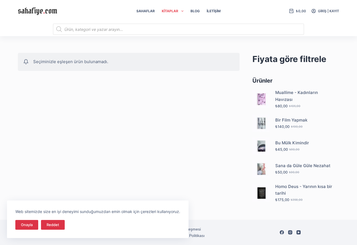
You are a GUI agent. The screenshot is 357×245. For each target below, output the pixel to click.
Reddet (53, 224)
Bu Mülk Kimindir (292, 142)
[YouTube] (298, 232)
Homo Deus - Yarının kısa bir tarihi (303, 190)
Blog (195, 11)
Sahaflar (145, 11)
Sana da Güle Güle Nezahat (303, 165)
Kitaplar (170, 11)
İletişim (214, 11)
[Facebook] (282, 232)
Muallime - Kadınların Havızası (296, 96)
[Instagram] (290, 232)
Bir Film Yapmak (291, 120)
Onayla (27, 224)
